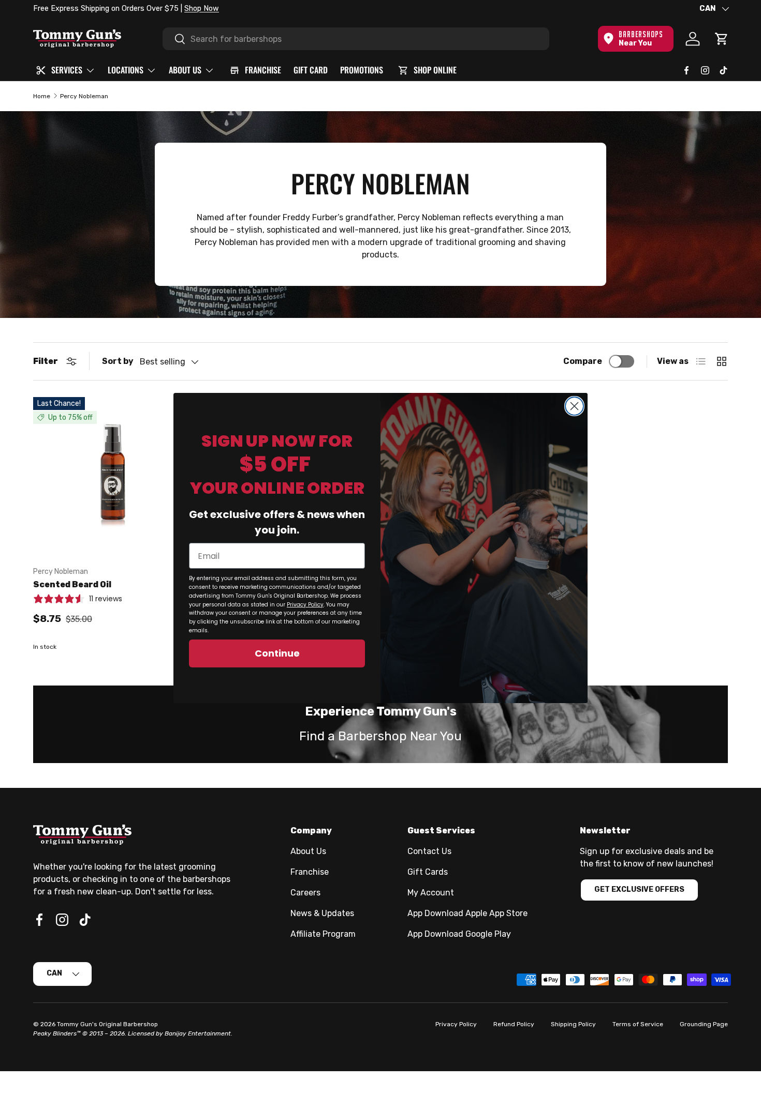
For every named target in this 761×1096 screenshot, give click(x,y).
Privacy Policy (305, 604)
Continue (277, 653)
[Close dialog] (574, 406)
